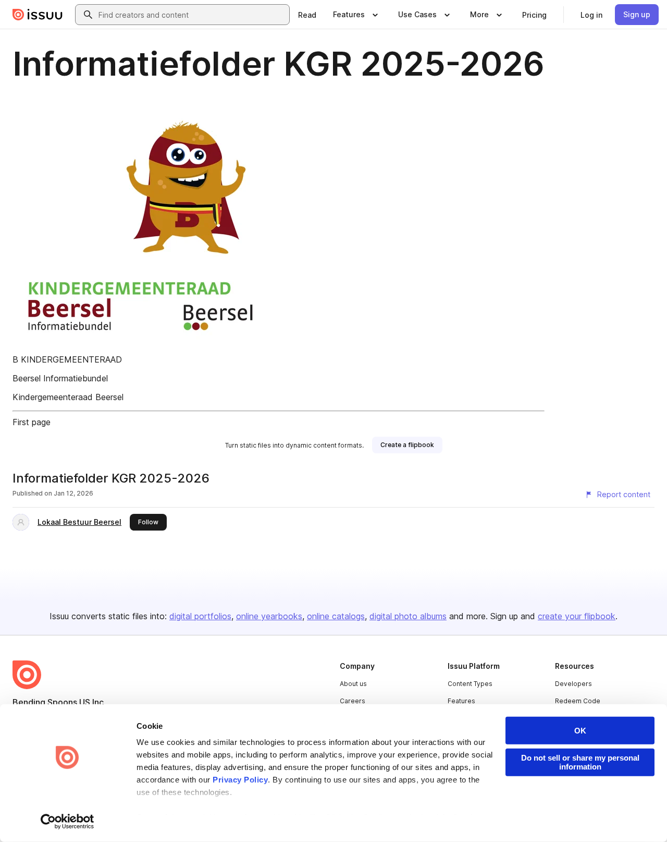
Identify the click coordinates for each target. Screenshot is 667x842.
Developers (573, 684)
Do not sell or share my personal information (580, 762)
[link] (307, 14)
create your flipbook (576, 616)
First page (32, 422)
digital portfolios (200, 616)
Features (461, 701)
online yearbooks (269, 616)
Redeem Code (577, 701)
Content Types (470, 684)
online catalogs (336, 616)
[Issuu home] (37, 14)
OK (580, 730)
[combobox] (191, 15)
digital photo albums (408, 616)
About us (353, 684)
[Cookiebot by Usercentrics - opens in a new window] (67, 821)
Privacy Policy (240, 779)
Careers (352, 701)
